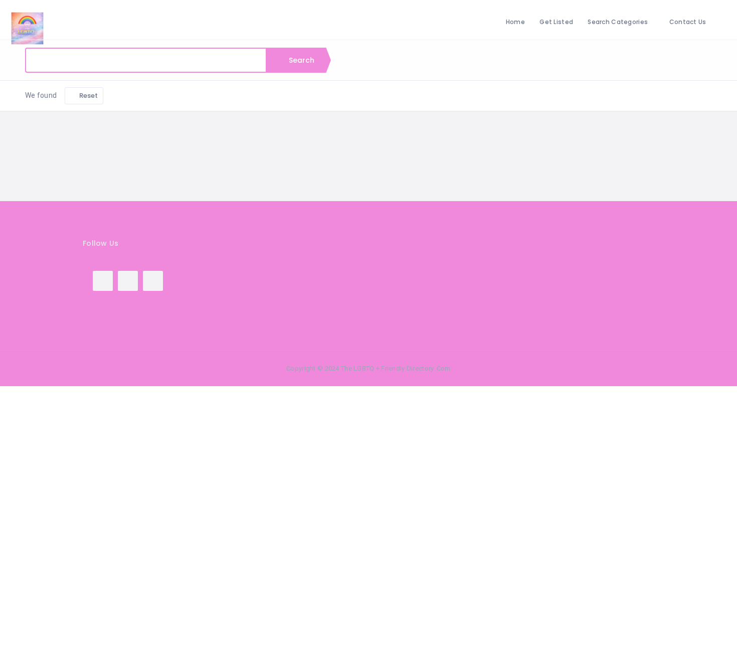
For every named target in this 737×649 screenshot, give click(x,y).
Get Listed (556, 22)
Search (301, 60)
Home (515, 22)
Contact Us (687, 22)
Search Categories (618, 22)
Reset (88, 95)
